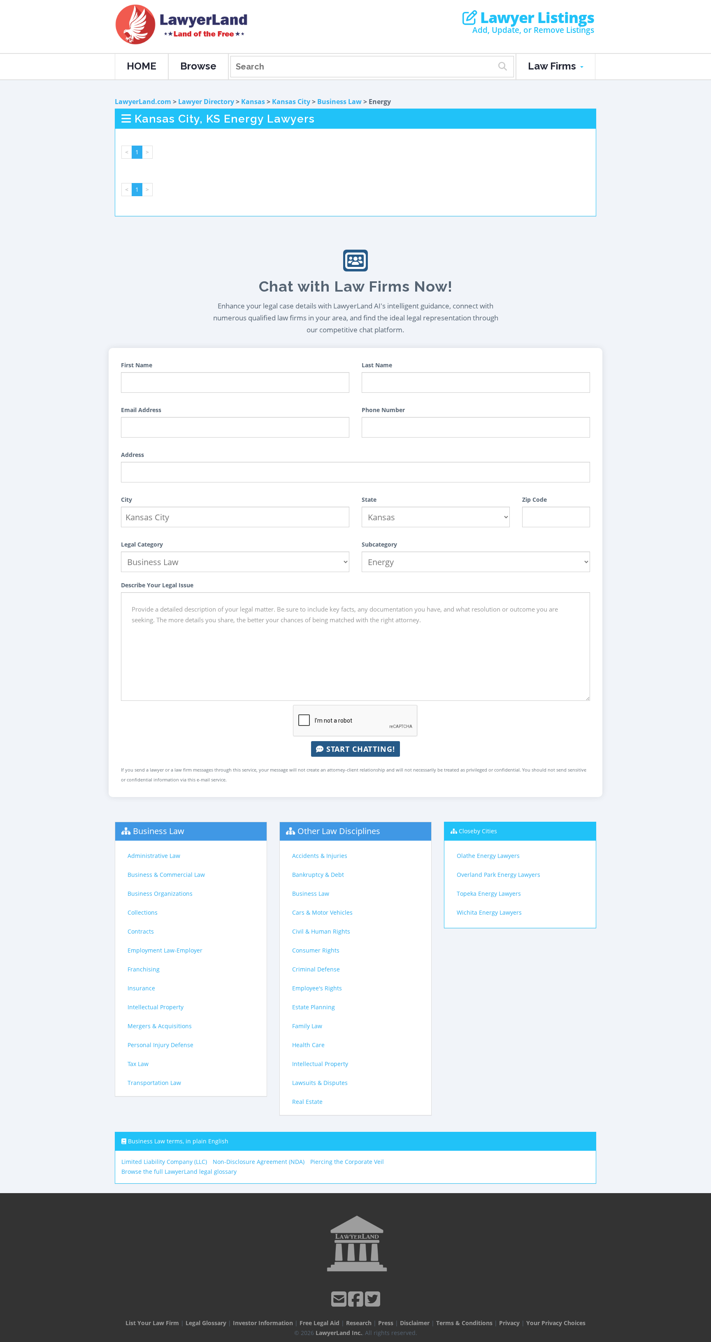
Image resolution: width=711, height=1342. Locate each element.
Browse (198, 66)
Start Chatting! (359, 749)
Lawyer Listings (535, 17)
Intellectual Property (156, 1007)
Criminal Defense (316, 969)
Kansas (253, 101)
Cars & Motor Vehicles (322, 912)
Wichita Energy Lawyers (489, 912)
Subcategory (379, 544)
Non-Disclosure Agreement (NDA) (258, 1162)
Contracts (141, 931)
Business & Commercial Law (166, 874)
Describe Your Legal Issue (157, 585)
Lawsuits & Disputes (320, 1083)
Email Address (141, 410)
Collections (143, 912)
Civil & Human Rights (321, 931)
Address (132, 455)
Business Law (339, 101)
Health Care (308, 1045)
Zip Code (534, 499)
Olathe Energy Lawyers (488, 856)
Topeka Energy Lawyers (489, 893)
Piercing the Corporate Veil (347, 1162)
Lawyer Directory (206, 101)
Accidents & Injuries (319, 856)
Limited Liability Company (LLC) (164, 1162)
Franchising (144, 969)
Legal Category (142, 544)
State (369, 499)
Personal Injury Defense (160, 1045)
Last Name (377, 365)
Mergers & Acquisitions (160, 1026)
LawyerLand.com (143, 101)
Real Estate (307, 1102)
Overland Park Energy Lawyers (498, 874)
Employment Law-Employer (165, 950)
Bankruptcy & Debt (318, 874)
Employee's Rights (317, 988)
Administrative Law (154, 856)
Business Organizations (160, 893)
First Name (136, 365)
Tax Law (138, 1064)
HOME (141, 66)
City (126, 499)
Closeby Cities (478, 831)
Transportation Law (154, 1083)
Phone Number (383, 410)
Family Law (307, 1026)
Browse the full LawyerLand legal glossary (179, 1171)
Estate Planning (313, 1007)
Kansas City (291, 101)
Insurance (141, 988)
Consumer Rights (315, 950)
